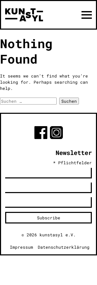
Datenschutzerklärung (63, 247)
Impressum (21, 247)
